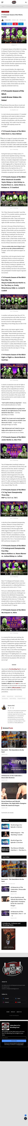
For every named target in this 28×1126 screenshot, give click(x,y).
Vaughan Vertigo (21, 698)
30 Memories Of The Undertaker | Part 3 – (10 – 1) (18, 914)
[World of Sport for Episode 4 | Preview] (5, 842)
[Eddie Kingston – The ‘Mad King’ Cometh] (5, 834)
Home (3, 6)
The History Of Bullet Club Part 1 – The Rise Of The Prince (18, 850)
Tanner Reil (8, 20)
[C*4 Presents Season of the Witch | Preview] (14, 35)
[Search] (26, 2)
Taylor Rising (13, 698)
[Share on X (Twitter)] (9, 24)
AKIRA (3, 696)
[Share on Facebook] (4, 24)
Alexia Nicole (10, 696)
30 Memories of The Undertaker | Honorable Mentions (18, 889)
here (17, 683)
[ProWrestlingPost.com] (14, 2)
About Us (19, 1011)
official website (16, 688)
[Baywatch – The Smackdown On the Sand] (14, 739)
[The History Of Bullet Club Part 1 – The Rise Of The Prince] (5, 849)
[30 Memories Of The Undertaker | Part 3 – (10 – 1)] (5, 913)
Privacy (13, 1011)
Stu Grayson (5, 698)
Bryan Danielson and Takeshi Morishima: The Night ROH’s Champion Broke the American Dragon (13, 803)
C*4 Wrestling (5, 11)
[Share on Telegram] (20, 24)
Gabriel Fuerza (18, 696)
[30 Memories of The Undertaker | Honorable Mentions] (14, 765)
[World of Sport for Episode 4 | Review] (5, 826)
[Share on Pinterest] (15, 24)
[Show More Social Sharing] (25, 24)
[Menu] (2, 2)
